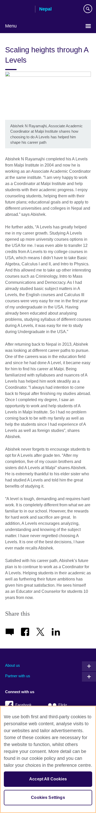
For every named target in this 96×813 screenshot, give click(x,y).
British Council (18, 9)
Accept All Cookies (48, 779)
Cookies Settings (48, 797)
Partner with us (17, 676)
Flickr (62, 705)
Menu (11, 25)
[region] (48, 759)
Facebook (23, 705)
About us (12, 665)
